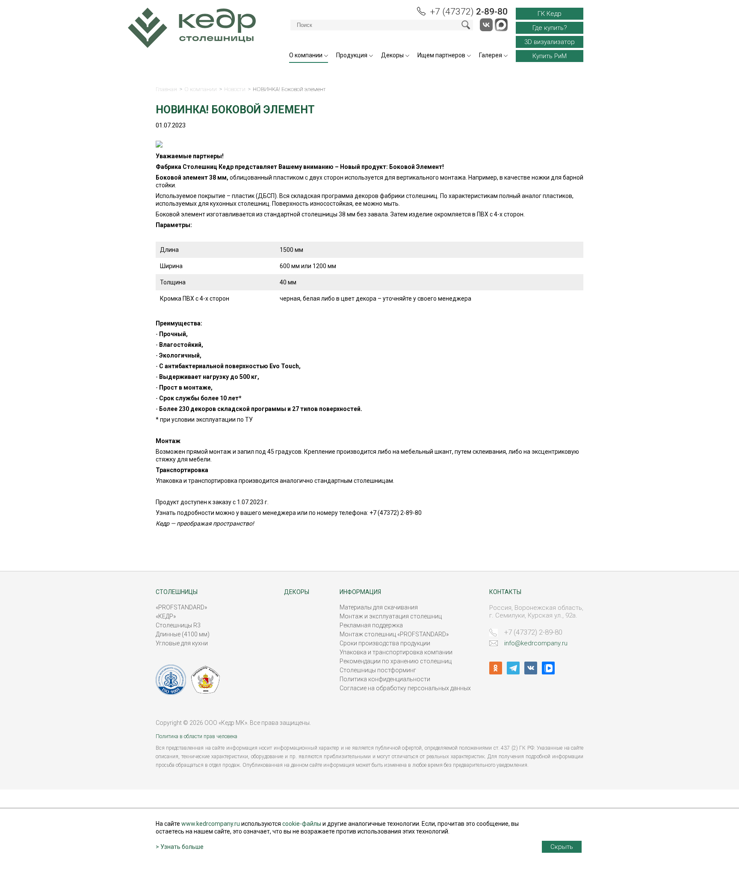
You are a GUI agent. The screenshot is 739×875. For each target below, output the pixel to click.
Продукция (351, 55)
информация (360, 591)
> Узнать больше (180, 846)
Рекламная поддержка (371, 625)
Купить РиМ (549, 56)
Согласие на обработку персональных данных (405, 688)
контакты (505, 591)
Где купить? (549, 28)
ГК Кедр (550, 14)
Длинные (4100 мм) (183, 634)
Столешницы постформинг (378, 670)
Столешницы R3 (178, 625)
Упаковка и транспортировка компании (396, 652)
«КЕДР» (166, 616)
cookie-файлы (301, 823)
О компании (305, 55)
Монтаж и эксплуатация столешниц (391, 616)
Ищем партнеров (441, 55)
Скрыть (561, 847)
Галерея (490, 55)
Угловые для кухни (182, 643)
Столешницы (177, 591)
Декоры (392, 55)
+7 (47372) (469, 11)
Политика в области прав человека (196, 736)
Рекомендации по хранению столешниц (396, 661)
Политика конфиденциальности (385, 679)
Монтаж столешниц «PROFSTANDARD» (394, 634)
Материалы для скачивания (379, 607)
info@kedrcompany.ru (536, 643)
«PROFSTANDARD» (181, 607)
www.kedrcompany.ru (210, 823)
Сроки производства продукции (385, 643)
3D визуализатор (549, 42)
